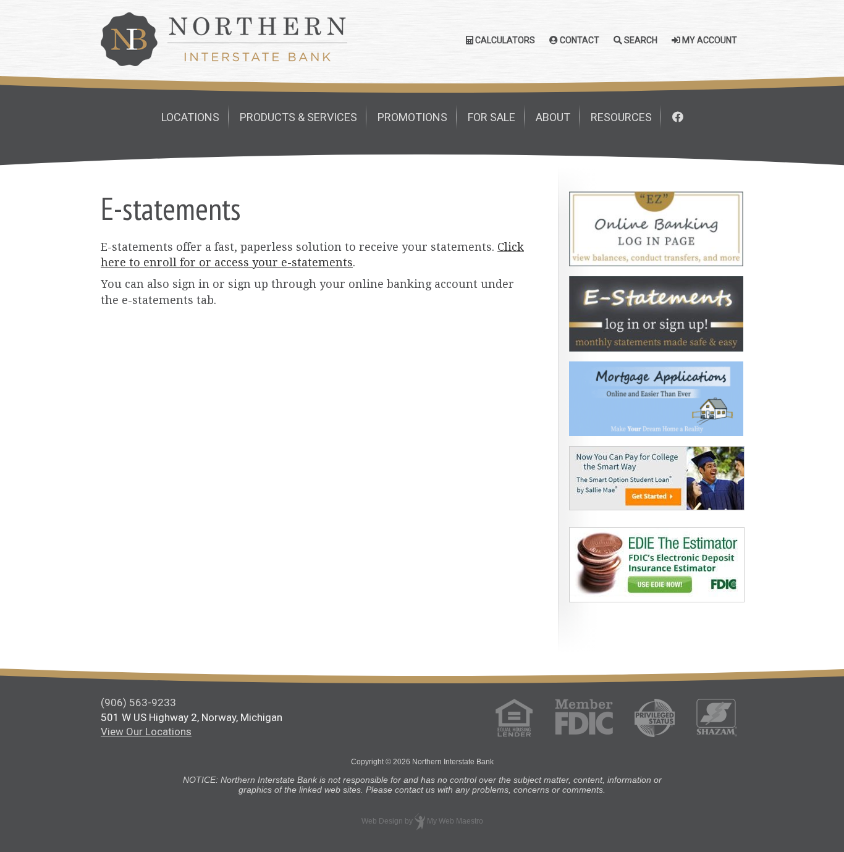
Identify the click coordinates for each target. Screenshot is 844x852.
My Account (708, 40)
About (553, 117)
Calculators (504, 40)
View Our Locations (146, 731)
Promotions (412, 117)
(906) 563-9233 (138, 702)
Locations (190, 117)
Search (639, 40)
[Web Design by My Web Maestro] (420, 821)
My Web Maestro (455, 821)
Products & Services (298, 117)
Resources (621, 117)
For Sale (491, 117)
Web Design (382, 821)
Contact (578, 40)
